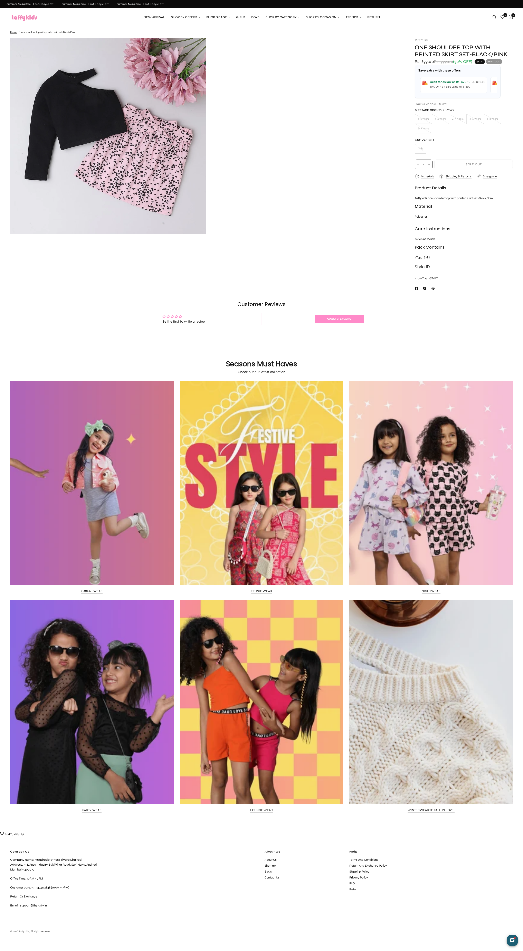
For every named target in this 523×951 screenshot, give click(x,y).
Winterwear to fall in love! (431, 810)
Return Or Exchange (23, 896)
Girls (240, 17)
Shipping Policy (359, 871)
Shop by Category (281, 17)
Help (353, 851)
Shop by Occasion (321, 17)
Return (373, 17)
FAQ (352, 883)
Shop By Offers (184, 17)
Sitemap (270, 865)
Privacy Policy (358, 877)
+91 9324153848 (40, 887)
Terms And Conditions (363, 860)
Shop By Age (216, 17)
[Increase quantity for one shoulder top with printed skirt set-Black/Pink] (429, 164)
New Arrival (154, 17)
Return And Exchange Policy (368, 865)
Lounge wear (261, 810)
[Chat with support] (512, 940)
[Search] (494, 17)
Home (13, 32)
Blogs (268, 871)
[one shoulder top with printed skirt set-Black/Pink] (197, 47)
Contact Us (272, 877)
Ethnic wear (261, 591)
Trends (352, 17)
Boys (255, 17)
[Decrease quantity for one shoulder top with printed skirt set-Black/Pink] (418, 164)
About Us (272, 851)
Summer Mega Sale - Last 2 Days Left (68, 4)
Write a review (339, 319)
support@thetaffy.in (33, 905)
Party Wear (92, 810)
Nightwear (431, 591)
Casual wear (92, 591)
